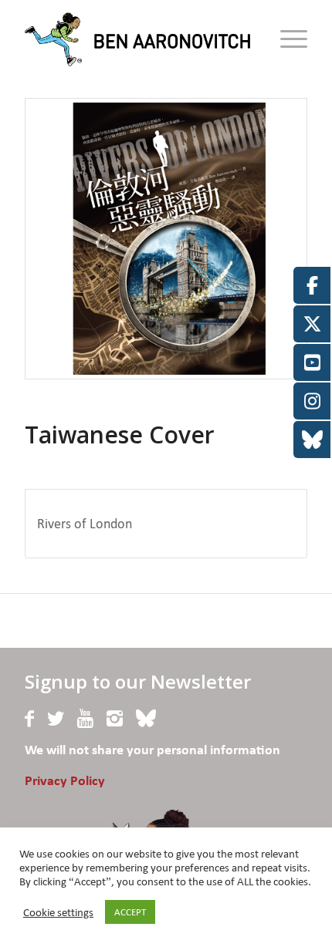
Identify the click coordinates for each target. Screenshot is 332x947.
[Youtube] (85, 718)
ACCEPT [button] (130, 912)
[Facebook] (29, 718)
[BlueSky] (146, 718)
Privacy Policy (65, 781)
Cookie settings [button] (58, 912)
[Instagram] (115, 718)
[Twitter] (55, 718)
